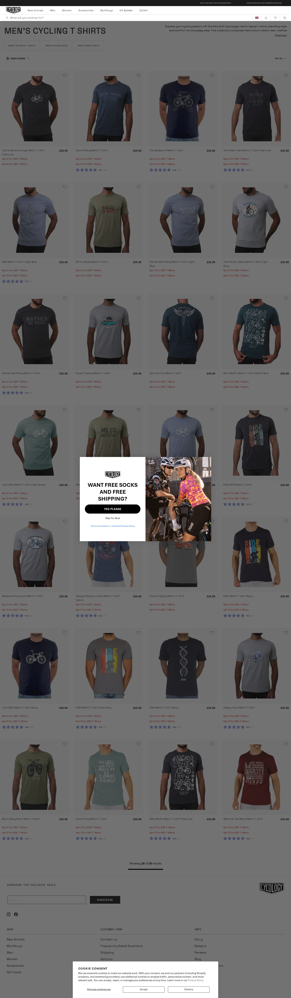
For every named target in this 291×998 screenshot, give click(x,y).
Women (67, 10)
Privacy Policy (195, 980)
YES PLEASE (112, 509)
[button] (284, 18)
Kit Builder (126, 10)
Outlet (143, 10)
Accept (144, 989)
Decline (188, 989)
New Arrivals (35, 10)
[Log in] (266, 18)
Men (52, 10)
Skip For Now (112, 517)
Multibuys (106, 10)
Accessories (86, 10)
